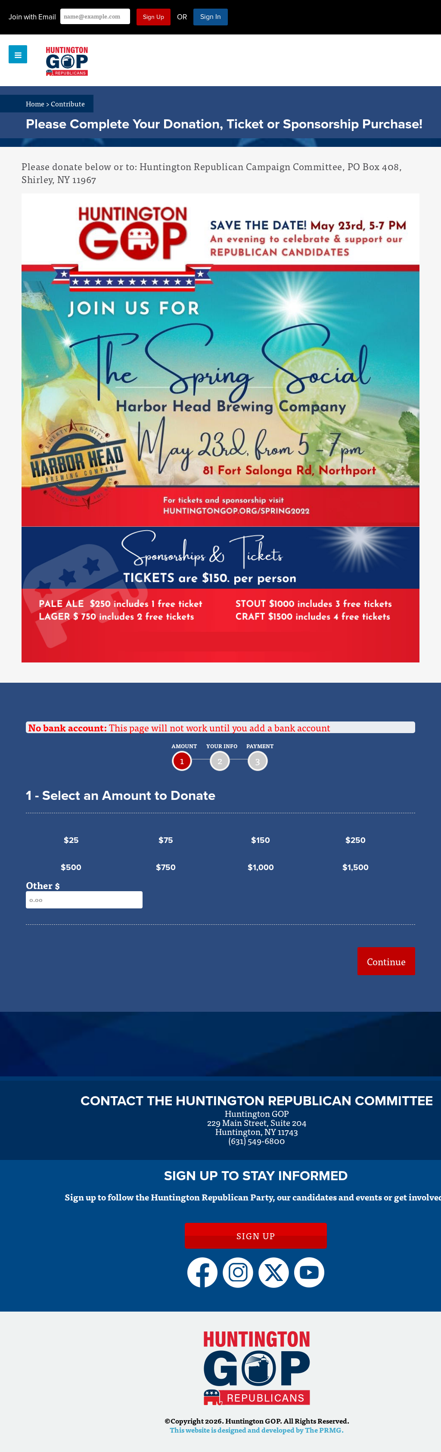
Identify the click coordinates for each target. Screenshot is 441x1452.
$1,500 (355, 867)
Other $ (43, 885)
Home (38, 103)
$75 (165, 840)
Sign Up (255, 1235)
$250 (355, 840)
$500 (71, 867)
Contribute (68, 103)
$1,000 (261, 867)
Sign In (210, 16)
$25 (71, 840)
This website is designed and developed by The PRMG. (257, 1429)
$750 (166, 867)
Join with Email (32, 17)
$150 (260, 840)
